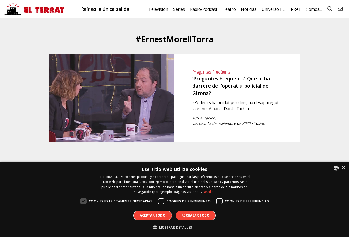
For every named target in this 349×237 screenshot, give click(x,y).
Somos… (314, 9)
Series (179, 9)
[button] (174, 227)
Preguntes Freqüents (211, 72)
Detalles (209, 192)
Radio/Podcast (203, 9)
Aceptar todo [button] (152, 215)
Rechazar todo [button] (196, 215)
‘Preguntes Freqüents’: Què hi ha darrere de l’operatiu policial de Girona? (231, 86)
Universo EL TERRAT (281, 9)
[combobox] (336, 168)
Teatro (229, 9)
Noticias (249, 9)
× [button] (343, 168)
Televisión (158, 9)
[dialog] (174, 199)
